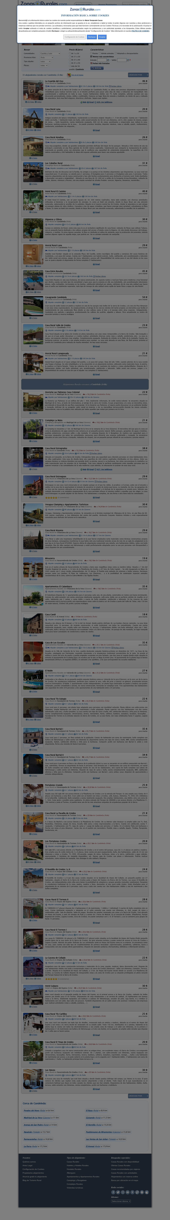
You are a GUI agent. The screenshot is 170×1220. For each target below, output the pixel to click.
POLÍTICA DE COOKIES (140, 31)
